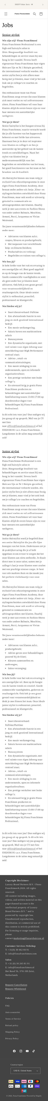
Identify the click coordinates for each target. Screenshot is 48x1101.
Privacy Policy (12, 1038)
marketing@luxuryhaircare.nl (29, 938)
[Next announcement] (43, 5)
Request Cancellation (16, 985)
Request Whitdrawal (15, 988)
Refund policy (11, 1025)
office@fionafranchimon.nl (21, 426)
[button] (6, 14)
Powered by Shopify (34, 1096)
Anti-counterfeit (12, 1012)
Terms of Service (13, 1019)
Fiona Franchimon (19, 1096)
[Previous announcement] (5, 5)
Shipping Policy (12, 1032)
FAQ (7, 1005)
